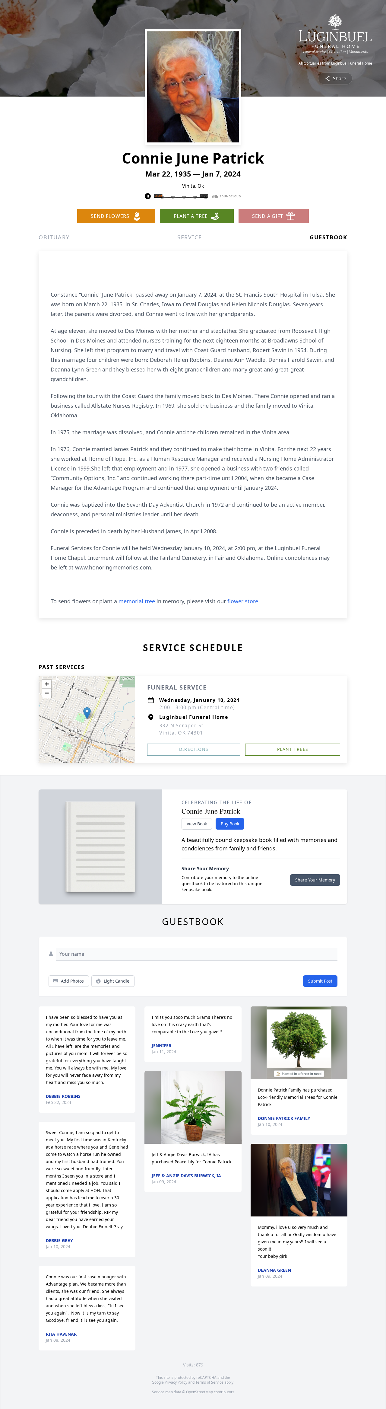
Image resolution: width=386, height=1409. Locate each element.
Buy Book (230, 824)
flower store (242, 601)
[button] (87, 713)
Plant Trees (292, 749)
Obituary (54, 237)
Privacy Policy (176, 1382)
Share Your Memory (315, 880)
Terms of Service (209, 1382)
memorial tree (137, 601)
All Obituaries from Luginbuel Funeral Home (335, 63)
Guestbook (328, 237)
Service (189, 237)
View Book (197, 824)
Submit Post (320, 981)
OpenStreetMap (199, 1392)
